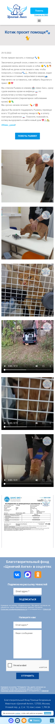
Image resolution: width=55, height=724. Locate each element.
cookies (17, 713)
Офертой (47, 609)
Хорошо (47, 713)
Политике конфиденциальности (14, 609)
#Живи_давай (8, 125)
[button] (39, 11)
